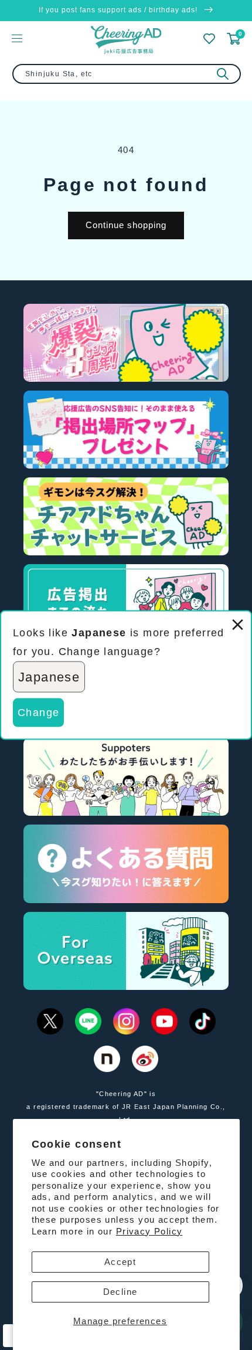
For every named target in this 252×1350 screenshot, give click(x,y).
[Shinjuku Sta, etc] (223, 74)
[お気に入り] (209, 38)
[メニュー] (17, 38)
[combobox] (126, 74)
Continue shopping (126, 225)
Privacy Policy (149, 1231)
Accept (120, 1262)
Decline (120, 1292)
